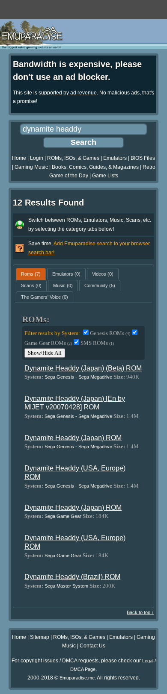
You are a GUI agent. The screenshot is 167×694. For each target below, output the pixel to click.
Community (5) (99, 285)
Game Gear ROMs (48, 343)
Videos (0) (102, 273)
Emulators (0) (66, 273)
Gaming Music (31, 167)
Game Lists (105, 176)
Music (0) (63, 285)
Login (36, 158)
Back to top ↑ (140, 612)
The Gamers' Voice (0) (44, 297)
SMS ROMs (97, 343)
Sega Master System (66, 585)
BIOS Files (143, 158)
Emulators (115, 158)
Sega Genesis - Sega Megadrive (78, 376)
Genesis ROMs (110, 333)
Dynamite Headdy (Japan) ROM (73, 437)
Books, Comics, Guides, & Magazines (95, 167)
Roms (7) (31, 273)
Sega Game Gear (63, 516)
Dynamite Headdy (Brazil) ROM (72, 576)
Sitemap (39, 637)
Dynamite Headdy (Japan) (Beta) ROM (83, 368)
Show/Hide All (45, 353)
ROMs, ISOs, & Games (73, 158)
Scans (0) (31, 285)
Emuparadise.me (77, 677)
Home (19, 158)
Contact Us (92, 646)
